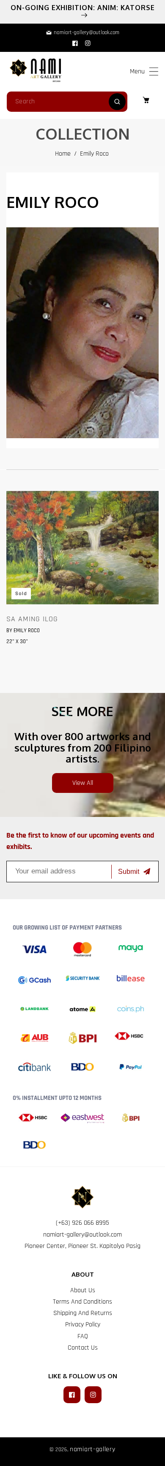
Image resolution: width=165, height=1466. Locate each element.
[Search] (117, 101)
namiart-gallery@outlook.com (82, 1234)
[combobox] (67, 102)
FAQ (82, 1336)
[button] (154, 71)
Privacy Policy (82, 1324)
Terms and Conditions (82, 1301)
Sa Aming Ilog (32, 619)
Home (63, 153)
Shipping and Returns (82, 1313)
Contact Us (83, 1347)
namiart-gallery (93, 1449)
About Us (82, 1290)
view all (82, 783)
